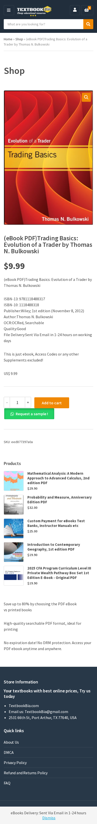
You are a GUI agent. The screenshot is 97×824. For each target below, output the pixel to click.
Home (8, 39)
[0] (86, 10)
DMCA (8, 752)
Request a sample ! (32, 413)
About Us (11, 742)
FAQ (7, 782)
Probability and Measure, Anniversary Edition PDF (59, 499)
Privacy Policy (15, 762)
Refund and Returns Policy (26, 772)
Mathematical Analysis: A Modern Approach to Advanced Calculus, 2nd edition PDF (58, 478)
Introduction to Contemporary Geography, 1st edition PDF (53, 547)
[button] (86, 97)
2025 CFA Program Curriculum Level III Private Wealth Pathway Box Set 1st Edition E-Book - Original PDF (59, 573)
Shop (19, 39)
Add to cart (52, 402)
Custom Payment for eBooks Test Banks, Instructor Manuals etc (56, 523)
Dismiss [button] (48, 817)
